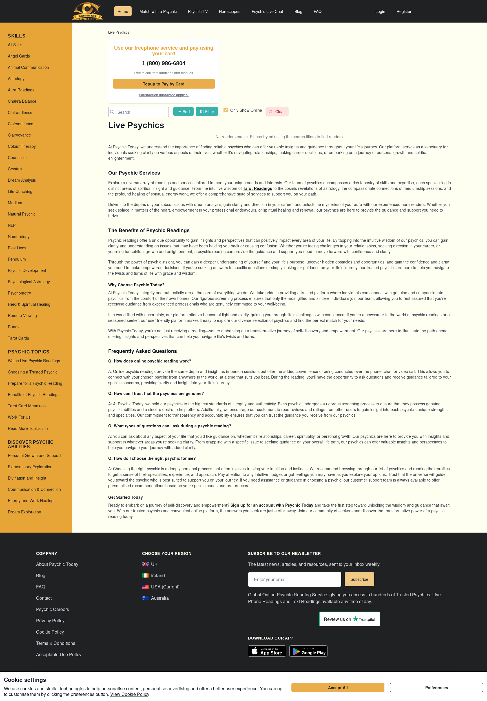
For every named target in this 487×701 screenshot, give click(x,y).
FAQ (318, 11)
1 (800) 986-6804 (163, 63)
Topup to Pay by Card (164, 84)
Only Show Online (246, 110)
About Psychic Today (57, 564)
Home (123, 11)
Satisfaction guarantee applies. (164, 94)
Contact (44, 598)
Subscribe (359, 579)
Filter (209, 111)
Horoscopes (229, 11)
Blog (298, 11)
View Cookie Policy (129, 694)
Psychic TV (198, 11)
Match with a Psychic (158, 11)
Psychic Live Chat (267, 11)
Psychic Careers (52, 609)
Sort (186, 111)
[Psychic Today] (87, 11)
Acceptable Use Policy (58, 654)
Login (380, 11)
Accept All (338, 687)
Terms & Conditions (55, 643)
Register (404, 11)
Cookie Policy (50, 632)
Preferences (436, 687)
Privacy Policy (50, 620)
